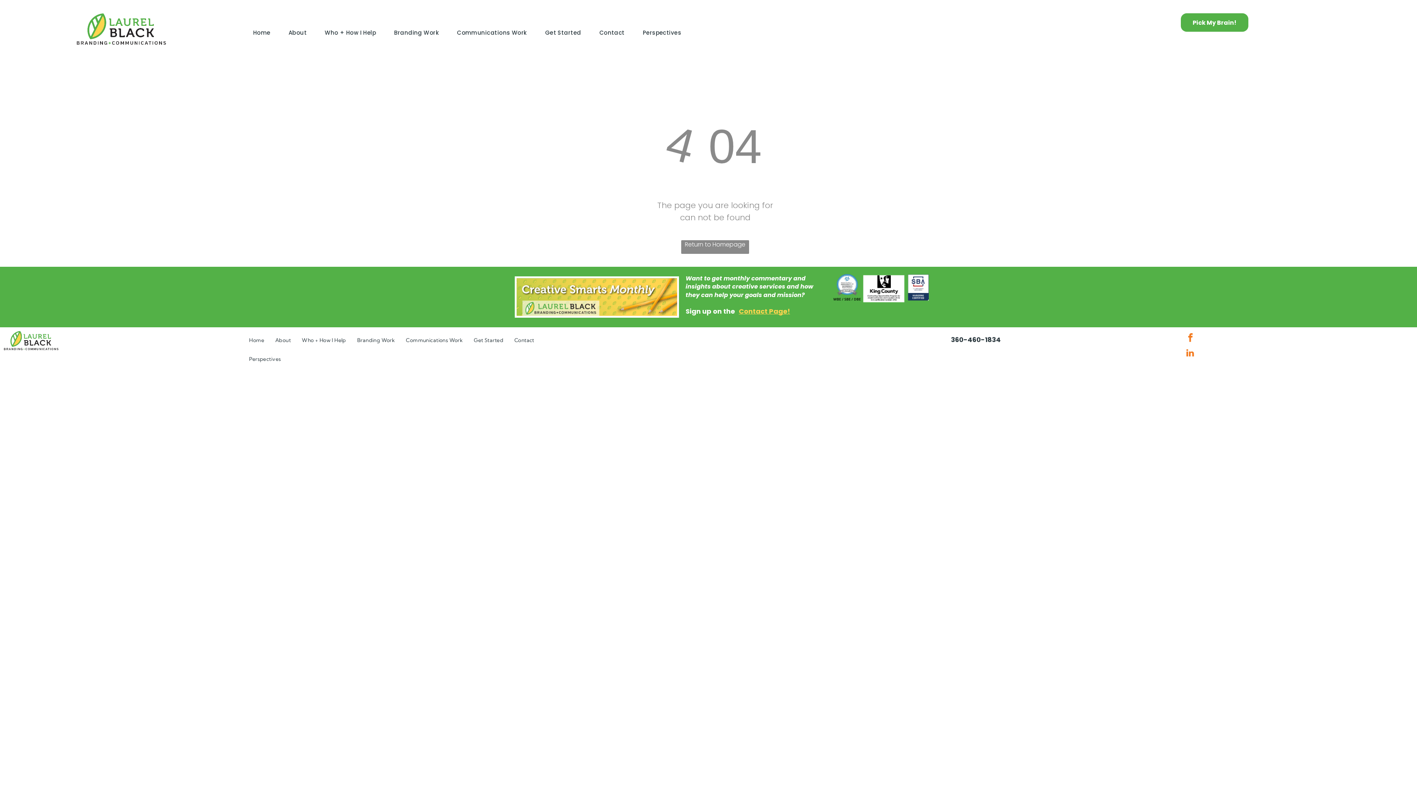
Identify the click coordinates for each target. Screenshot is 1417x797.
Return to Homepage (715, 244)
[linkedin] (1190, 353)
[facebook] (1190, 338)
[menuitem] (264, 33)
